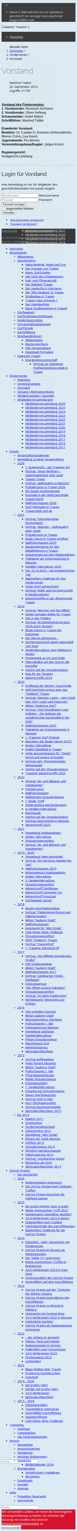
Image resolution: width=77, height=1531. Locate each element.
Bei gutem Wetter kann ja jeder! (47, 1206)
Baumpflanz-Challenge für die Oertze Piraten (45, 1232)
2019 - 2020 (25, 853)
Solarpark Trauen (28, 356)
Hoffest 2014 (34, 1143)
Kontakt (22, 1484)
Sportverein (25, 1500)
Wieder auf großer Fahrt (41, 1389)
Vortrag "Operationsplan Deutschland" (42, 521)
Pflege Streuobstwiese (41, 1039)
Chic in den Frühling (38, 618)
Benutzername (49, 195)
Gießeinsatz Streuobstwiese (44, 797)
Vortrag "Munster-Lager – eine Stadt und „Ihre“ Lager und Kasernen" (43, 562)
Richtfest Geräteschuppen (43, 1151)
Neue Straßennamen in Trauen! (46, 308)
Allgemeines (25, 256)
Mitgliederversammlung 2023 (45, 223)
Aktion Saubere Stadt (39, 904)
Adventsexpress (36, 1047)
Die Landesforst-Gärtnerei (43, 85)
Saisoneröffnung (36, 1417)
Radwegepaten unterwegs (43, 1182)
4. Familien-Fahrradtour (41, 809)
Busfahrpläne (26, 1468)
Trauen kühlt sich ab (38, 511)
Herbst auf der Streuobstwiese (46, 670)
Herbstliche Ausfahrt (39, 1321)
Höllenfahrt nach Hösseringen (45, 1349)
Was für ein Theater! (39, 674)
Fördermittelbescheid (40, 1127)
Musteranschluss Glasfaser (43, 1019)
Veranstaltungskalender (33, 455)
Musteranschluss (36, 344)
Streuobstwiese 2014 (40, 1147)
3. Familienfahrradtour (40, 880)
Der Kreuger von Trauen (42, 66)
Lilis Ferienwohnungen (32, 1437)
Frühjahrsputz (34, 789)
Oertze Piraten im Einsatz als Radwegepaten (45, 1252)
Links (12, 1433)
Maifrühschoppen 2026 (40, 332)
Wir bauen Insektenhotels (42, 491)
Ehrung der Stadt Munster (43, 1139)
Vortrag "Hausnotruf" (39, 828)
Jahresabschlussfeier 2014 (43, 1055)
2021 (20, 713)
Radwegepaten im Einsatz (43, 1345)
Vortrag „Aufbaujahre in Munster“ (47, 483)
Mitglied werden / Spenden (35, 203)
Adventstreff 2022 (38, 825)
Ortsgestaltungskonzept (34, 125)
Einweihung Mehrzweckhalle (44, 856)
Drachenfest (33, 1123)
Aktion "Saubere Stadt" (40, 852)
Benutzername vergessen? (27, 220)
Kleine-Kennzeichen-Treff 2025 (46, 1210)
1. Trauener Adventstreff (42, 948)
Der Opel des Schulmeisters (44, 73)
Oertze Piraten (19, 1062)
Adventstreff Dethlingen (41, 888)
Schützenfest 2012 (38, 1131)
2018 (20, 789)
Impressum (9, 231)
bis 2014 (23, 1003)
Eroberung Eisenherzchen (42, 1373)
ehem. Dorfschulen (38, 70)
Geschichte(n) (26, 58)
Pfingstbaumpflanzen (39, 1075)
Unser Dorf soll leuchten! (42, 586)
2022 (20, 654)
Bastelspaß (33, 813)
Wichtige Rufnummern (32, 1456)
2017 (20, 836)
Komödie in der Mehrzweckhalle (47, 495)
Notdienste (25, 1391)
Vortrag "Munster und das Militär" (48, 610)
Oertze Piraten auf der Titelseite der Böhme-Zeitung (47, 1292)
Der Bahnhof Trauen (39, 81)
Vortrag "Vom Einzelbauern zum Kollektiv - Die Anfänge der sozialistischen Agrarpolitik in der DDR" (47, 715)
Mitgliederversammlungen (35, 207)
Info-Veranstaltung (38, 149)
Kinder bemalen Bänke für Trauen (48, 614)
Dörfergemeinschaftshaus (35, 316)
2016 (20, 896)
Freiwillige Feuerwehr (31, 1440)
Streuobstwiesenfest (39, 841)
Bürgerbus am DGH (38, 1162)
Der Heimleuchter (37, 101)
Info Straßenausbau (38, 964)
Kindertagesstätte (30, 320)
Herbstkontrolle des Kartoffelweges (50, 1226)
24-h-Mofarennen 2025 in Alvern (47, 1218)
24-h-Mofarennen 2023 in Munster (48, 1317)
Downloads (25, 1419)
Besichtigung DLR (37, 1043)
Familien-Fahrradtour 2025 (43, 566)
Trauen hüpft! (34, 328)
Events (14, 451)
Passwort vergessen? (23, 224)
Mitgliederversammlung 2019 (45, 431)
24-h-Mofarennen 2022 (41, 1353)
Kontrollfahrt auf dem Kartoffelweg (39, 1202)
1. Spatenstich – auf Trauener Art (47, 467)
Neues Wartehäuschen (40, 1095)
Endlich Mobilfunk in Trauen (43, 749)
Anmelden (9, 212)
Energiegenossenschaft (41, 161)
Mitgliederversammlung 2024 (45, 219)
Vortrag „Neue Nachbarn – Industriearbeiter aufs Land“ (44, 473)
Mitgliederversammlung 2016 (45, 250)
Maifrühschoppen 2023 (40, 725)
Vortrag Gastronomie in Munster (47, 821)
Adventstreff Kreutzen (40, 896)
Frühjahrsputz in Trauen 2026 (45, 312)
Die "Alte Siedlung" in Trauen (44, 89)
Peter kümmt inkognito (40, 952)
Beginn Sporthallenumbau (42, 908)
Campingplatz (26, 1365)
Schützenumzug (36, 984)
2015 (20, 944)
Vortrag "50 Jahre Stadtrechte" (46, 996)
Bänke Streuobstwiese (40, 1079)
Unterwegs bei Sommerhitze (45, 1313)
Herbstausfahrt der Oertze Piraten (49, 1278)
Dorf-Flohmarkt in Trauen (42, 336)
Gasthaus (23, 1361)
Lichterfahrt (33, 1361)
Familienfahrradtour (38, 1035)
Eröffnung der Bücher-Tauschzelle (48, 686)
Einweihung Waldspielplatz (43, 833)
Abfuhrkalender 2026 (39, 1464)
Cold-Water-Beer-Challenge (44, 932)
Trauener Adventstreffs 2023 (45, 773)
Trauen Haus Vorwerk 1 (41, 97)
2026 (20, 280)
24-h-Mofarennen (37, 1393)
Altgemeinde (18, 253)
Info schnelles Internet (40, 1011)
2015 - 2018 (25, 1401)
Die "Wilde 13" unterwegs (42, 1172)
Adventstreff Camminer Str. (43, 777)
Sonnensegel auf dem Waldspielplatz (50, 554)
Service (14, 1376)
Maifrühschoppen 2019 (40, 868)
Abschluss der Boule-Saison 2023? (48, 741)
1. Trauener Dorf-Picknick (42, 602)
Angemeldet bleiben (20, 208)
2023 (20, 538)
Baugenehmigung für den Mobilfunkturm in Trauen (42, 381)
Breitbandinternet (29, 336)
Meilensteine (34, 340)
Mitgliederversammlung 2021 (45, 423)
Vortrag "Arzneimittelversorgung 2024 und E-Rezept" (47, 624)
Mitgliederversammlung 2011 (45, 254)
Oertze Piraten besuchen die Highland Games (45, 1196)
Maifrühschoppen (37, 793)
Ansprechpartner (28, 1449)
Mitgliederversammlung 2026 (45, 211)
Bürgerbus (32, 1476)
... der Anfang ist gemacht (42, 1337)
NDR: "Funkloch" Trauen (41, 940)
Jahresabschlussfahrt (39, 1397)
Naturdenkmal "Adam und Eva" (46, 62)
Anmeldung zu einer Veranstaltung (40, 459)
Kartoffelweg (26, 332)
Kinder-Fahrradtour (38, 721)
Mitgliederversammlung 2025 (45, 215)
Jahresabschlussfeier (39, 1051)
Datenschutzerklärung (38, 231)
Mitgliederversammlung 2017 (45, 246)
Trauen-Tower (35, 479)
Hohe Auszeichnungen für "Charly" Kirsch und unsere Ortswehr (48, 755)
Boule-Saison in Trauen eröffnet (46, 539)
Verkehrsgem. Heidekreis (42, 1472)
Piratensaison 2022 (38, 1357)
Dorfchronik (25, 328)
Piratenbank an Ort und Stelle (45, 658)
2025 (20, 344)
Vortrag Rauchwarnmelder (43, 1107)
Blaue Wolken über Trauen (43, 1369)
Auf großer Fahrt (36, 1385)
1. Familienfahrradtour (40, 1087)
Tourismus (16, 1354)
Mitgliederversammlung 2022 (45, 226)
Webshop (23, 380)
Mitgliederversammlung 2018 (45, 242)
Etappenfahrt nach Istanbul (43, 1222)
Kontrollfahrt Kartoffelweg (43, 1413)
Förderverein (18, 180)
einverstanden (11, 1527)
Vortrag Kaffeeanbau (39, 1059)
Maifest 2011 (34, 1007)
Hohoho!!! (31, 1377)
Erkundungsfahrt (36, 1083)
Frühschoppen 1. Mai (39, 960)
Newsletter (25, 1445)
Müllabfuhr (24, 1460)
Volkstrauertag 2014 (39, 1154)
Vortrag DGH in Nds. (39, 1099)
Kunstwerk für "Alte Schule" (43, 813)
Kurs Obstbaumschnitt (40, 1103)
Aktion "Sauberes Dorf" (40, 705)
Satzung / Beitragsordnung (35, 392)
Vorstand (23, 388)
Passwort (45, 200)
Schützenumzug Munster (42, 1027)
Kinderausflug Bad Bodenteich (45, 681)
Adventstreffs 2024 (38, 678)
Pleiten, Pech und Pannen (42, 1341)
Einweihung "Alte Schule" (41, 1135)
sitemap (22, 1488)
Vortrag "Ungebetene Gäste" (45, 1158)
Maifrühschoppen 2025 (40, 375)
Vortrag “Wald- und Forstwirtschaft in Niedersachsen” (49, 592)
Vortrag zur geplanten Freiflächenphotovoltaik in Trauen (50, 169)
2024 (20, 447)
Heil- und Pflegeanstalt (41, 77)
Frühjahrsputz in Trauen (41, 535)
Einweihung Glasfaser (39, 1031)
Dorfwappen (25, 312)
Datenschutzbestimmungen (20, 1523)
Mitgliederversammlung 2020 (45, 234)
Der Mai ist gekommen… (41, 638)
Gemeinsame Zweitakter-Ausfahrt (48, 1214)
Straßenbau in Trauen (39, 93)
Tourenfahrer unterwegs (42, 1409)
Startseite (16, 37)
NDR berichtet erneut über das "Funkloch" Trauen (46, 692)
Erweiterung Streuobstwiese (45, 979)
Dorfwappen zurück (38, 900)
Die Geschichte (27, 1174)
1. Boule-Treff (34, 801)
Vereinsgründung (28, 191)
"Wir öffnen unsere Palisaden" (45, 988)
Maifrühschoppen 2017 (40, 972)
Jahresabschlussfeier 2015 (43, 1111)
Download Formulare (39, 153)
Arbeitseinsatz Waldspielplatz (45, 872)
